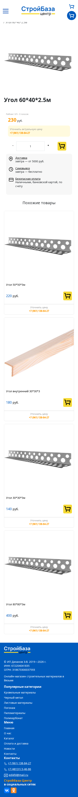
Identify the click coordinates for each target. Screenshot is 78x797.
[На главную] (38, 11)
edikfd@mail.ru (18, 775)
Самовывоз (22, 168)
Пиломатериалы (14, 713)
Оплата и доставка (16, 743)
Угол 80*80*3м (15, 604)
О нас (7, 733)
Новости (9, 748)
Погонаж (9, 708)
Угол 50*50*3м (15, 284)
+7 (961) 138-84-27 (20, 133)
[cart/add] (62, 146)
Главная (9, 728)
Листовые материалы (18, 702)
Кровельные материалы (20, 692)
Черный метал (13, 697)
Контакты (10, 753)
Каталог (9, 738)
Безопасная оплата (28, 178)
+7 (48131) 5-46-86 (19, 769)
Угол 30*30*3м (15, 498)
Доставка (21, 158)
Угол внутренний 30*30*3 (23, 391)
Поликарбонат (13, 718)
